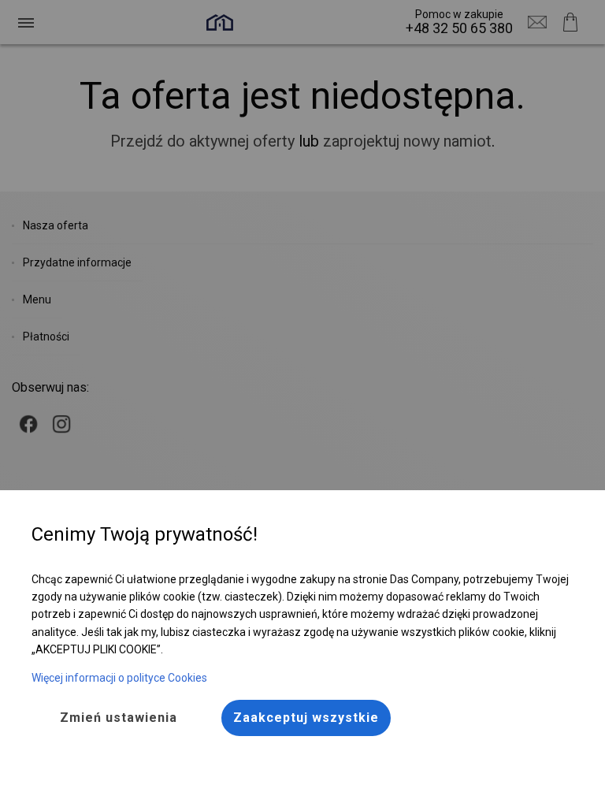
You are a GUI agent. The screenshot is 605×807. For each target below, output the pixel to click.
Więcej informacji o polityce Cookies (119, 677)
